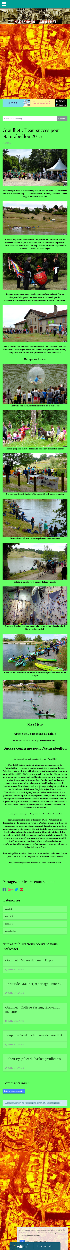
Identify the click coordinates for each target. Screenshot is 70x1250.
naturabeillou (10, 931)
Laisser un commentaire (13, 1091)
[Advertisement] (35, 61)
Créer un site (44, 1246)
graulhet (8, 909)
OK (22, 1242)
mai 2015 (9, 916)
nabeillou (9, 924)
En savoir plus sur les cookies (37, 1242)
